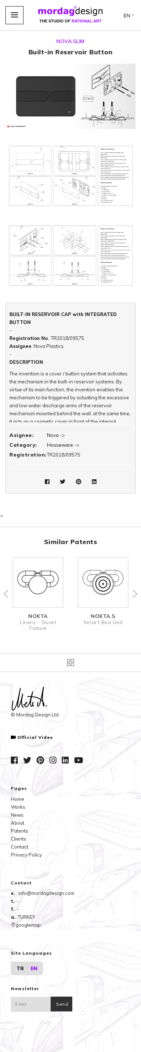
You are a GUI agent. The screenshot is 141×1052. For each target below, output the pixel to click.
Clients (18, 839)
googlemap (28, 925)
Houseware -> (63, 445)
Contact (19, 847)
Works (18, 807)
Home (17, 799)
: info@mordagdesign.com (45, 893)
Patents (19, 831)
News (17, 815)
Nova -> (56, 435)
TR (20, 968)
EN (34, 968)
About (17, 823)
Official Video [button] (35, 737)
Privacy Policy (26, 855)
